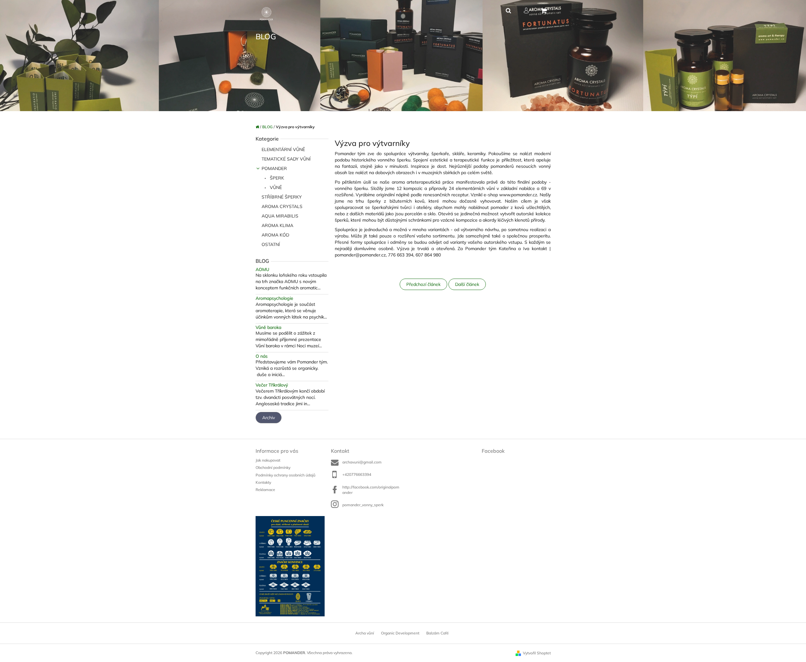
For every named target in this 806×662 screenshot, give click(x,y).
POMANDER (274, 168)
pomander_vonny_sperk (363, 504)
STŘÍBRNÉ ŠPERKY (282, 197)
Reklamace (265, 489)
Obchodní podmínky (273, 467)
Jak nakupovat (268, 460)
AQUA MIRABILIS (280, 216)
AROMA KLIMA (277, 225)
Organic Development (400, 633)
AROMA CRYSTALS (282, 206)
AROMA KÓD (275, 235)
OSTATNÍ (271, 244)
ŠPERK (276, 178)
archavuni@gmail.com (362, 462)
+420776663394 (356, 474)
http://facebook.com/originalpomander (370, 490)
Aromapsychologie (274, 298)
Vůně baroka (268, 327)
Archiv (268, 417)
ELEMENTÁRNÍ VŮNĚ (283, 149)
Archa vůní (364, 633)
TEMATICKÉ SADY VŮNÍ (286, 159)
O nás (262, 356)
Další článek (467, 284)
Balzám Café (437, 633)
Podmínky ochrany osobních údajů (285, 475)
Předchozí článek (423, 284)
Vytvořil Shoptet (537, 653)
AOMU (262, 269)
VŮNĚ (275, 187)
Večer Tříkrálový (272, 385)
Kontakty (263, 482)
